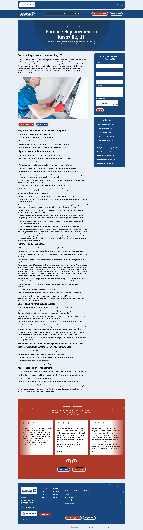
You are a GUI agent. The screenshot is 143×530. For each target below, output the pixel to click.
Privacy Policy (89, 527)
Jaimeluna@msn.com (71, 500)
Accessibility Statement (115, 527)
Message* (99, 85)
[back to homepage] (27, 13)
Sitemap (123, 527)
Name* (98, 62)
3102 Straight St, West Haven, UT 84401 (77, 491)
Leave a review (45, 514)
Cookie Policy (106, 527)
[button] (50, 14)
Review (55, 494)
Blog (43, 491)
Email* (98, 70)
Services (44, 488)
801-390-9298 (69, 497)
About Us (77, 14)
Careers (55, 497)
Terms (104, 98)
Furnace (64, 26)
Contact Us (45, 497)
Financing (56, 488)
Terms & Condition (97, 527)
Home (59, 26)
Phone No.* (100, 78)
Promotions (57, 491)
